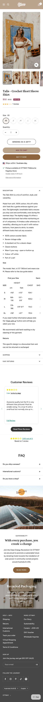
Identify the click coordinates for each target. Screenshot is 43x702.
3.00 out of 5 (27, 439)
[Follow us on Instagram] (10, 679)
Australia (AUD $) (10, 688)
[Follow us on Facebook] (5, 679)
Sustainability (29, 624)
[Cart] (39, 4)
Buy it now (21, 157)
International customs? (12, 471)
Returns (6, 624)
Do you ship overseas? (11, 464)
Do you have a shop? (11, 479)
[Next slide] (41, 408)
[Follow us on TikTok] (20, 679)
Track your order (9, 635)
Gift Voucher (29, 632)
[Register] (37, 664)
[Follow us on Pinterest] (15, 679)
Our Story (27, 619)
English (23, 688)
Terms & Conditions (10, 647)
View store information (13, 177)
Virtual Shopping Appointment (9, 641)
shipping (6, 355)
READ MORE (22, 570)
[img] (12, 390)
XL (35, 121)
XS (6, 121)
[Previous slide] (2, 408)
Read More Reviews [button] (21, 429)
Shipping (6, 619)
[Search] (8, 4)
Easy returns (8, 361)
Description (8, 190)
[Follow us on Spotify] (26, 679)
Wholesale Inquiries (31, 637)
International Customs (7, 629)
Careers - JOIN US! (31, 628)
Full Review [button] (11, 421)
